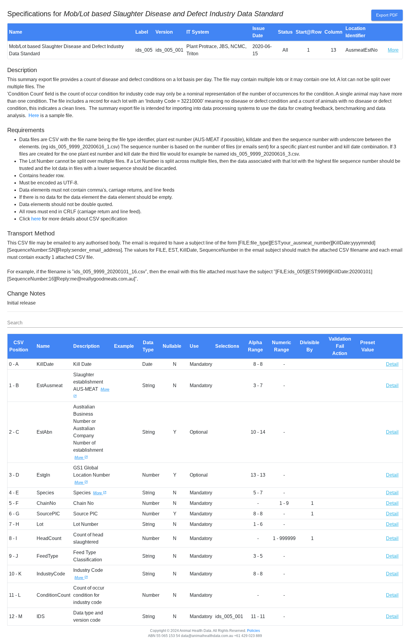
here (36, 218)
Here (34, 115)
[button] (21, 346)
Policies (253, 630)
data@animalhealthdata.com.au (207, 636)
